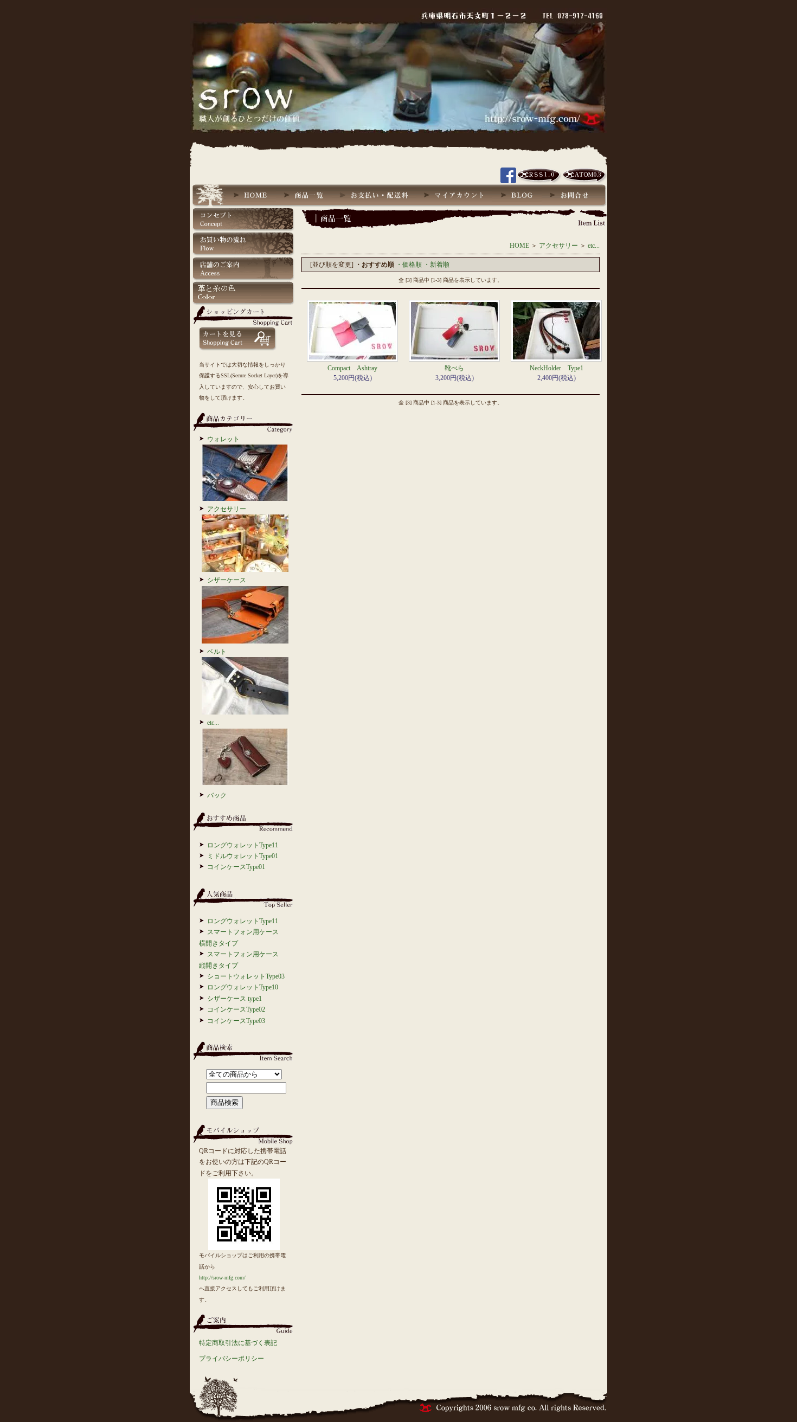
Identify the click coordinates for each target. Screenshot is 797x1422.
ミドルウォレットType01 (242, 856)
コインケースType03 (236, 1021)
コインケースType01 (236, 867)
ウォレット (223, 439)
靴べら (454, 368)
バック (217, 795)
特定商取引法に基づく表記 (238, 1343)
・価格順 (409, 264)
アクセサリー (226, 509)
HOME (519, 245)
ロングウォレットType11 (242, 845)
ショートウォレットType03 (246, 976)
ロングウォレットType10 (242, 987)
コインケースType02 (236, 1009)
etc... (213, 722)
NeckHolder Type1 (556, 368)
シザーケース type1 (234, 998)
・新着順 (436, 264)
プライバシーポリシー (231, 1358)
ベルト (217, 651)
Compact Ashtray (352, 368)
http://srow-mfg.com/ (222, 1278)
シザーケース (226, 580)
